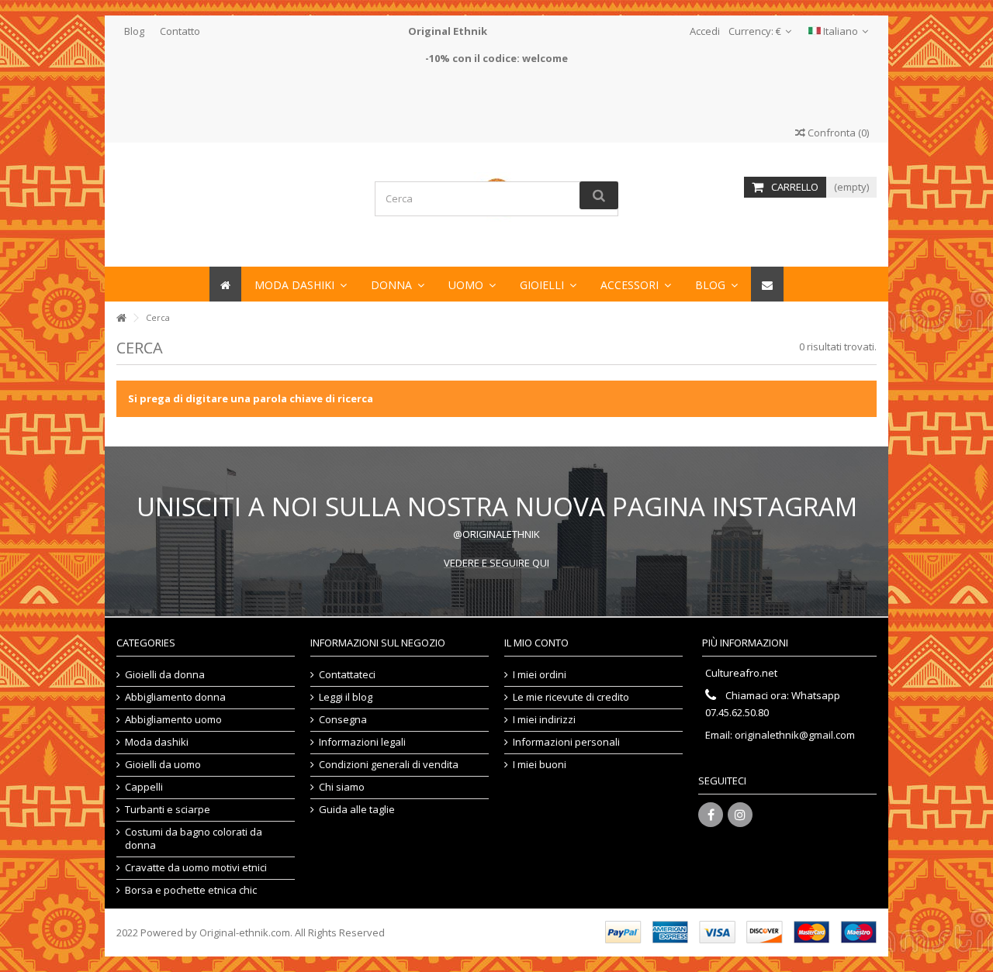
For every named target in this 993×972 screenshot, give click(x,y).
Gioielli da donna (165, 674)
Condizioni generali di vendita (388, 764)
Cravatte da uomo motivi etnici (196, 867)
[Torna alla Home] (121, 318)
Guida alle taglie (357, 809)
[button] (636, 284)
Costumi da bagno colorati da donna (193, 839)
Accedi (703, 31)
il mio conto (536, 643)
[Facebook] (710, 814)
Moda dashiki (157, 742)
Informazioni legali (362, 742)
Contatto (180, 31)
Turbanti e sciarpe (167, 809)
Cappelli (144, 787)
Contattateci (347, 674)
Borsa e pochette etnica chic (191, 890)
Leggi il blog (345, 697)
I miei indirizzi (544, 719)
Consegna (343, 719)
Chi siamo (342, 787)
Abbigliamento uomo (173, 719)
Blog (134, 31)
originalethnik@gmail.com (795, 735)
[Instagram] (740, 814)
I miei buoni (539, 764)
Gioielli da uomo (163, 764)
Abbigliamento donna (175, 697)
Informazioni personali (566, 742)
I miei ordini (539, 674)
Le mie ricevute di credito (571, 697)
